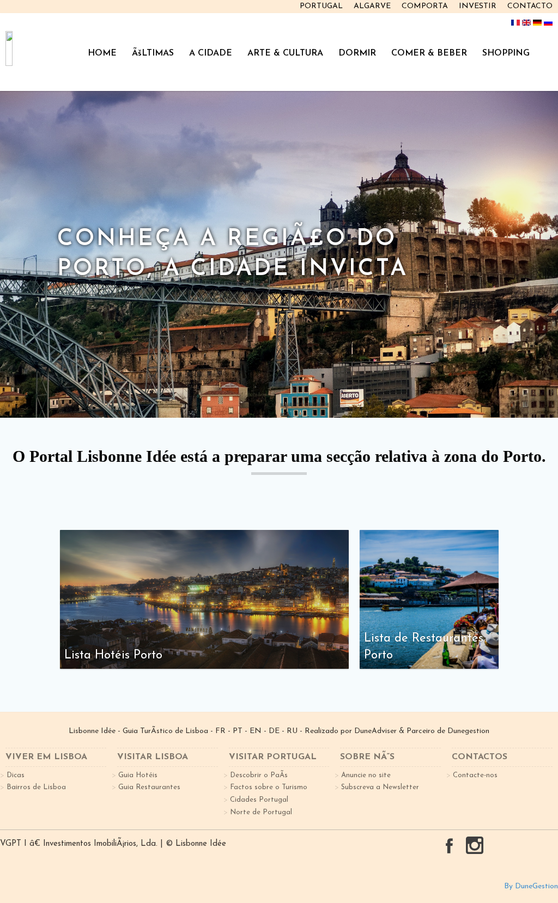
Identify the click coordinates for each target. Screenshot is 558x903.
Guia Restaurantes (149, 787)
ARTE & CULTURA (285, 53)
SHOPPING (506, 53)
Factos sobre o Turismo (268, 787)
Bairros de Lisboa (36, 787)
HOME (102, 53)
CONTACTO (530, 6)
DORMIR (357, 53)
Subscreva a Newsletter (380, 787)
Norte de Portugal (261, 812)
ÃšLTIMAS (153, 53)
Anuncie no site (366, 775)
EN (256, 731)
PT (237, 731)
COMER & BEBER (429, 53)
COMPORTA (425, 6)
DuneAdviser (375, 731)
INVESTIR (477, 6)
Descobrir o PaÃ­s (259, 775)
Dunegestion (468, 731)
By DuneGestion (531, 886)
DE (274, 731)
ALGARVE (372, 6)
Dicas (16, 775)
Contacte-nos (475, 775)
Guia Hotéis (137, 775)
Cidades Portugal (259, 799)
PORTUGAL (321, 6)
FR (220, 731)
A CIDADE (210, 53)
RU (292, 731)
